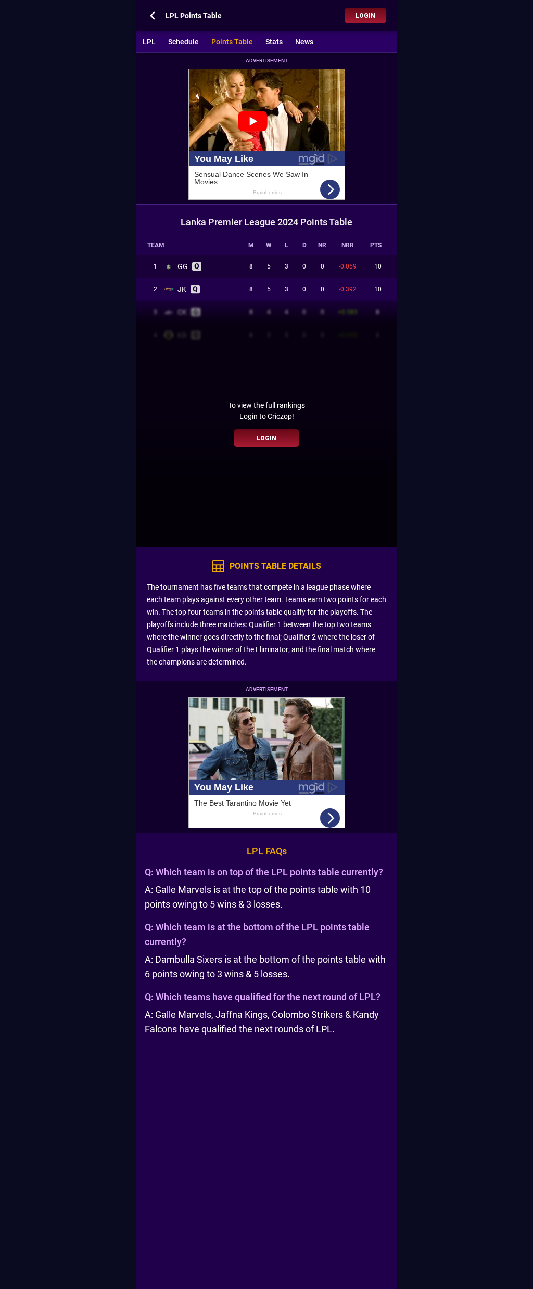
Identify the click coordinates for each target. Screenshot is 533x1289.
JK (181, 289)
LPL (149, 41)
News (304, 41)
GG (182, 266)
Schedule (183, 41)
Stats (274, 41)
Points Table (232, 41)
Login (365, 15)
